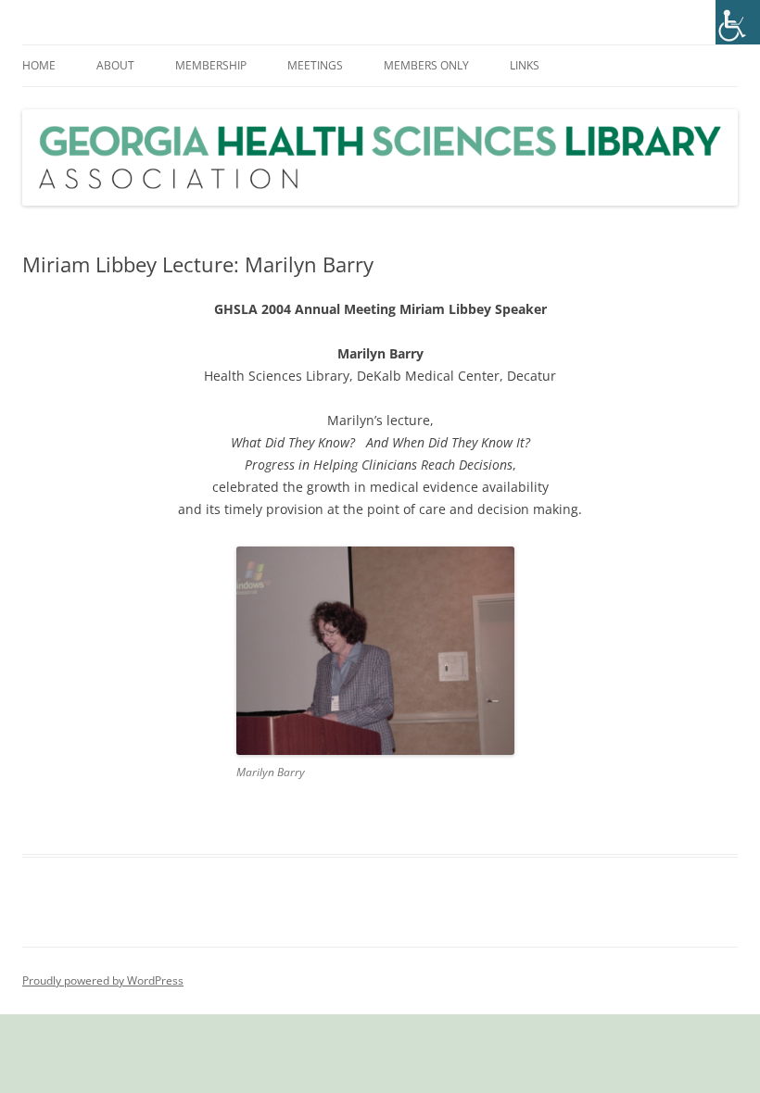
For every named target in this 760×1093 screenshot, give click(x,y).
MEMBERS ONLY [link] (426, 65)
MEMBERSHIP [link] (211, 65)
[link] (738, 22)
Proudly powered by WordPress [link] (103, 980)
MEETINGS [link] (315, 65)
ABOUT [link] (115, 65)
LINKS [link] (524, 65)
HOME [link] (39, 65)
